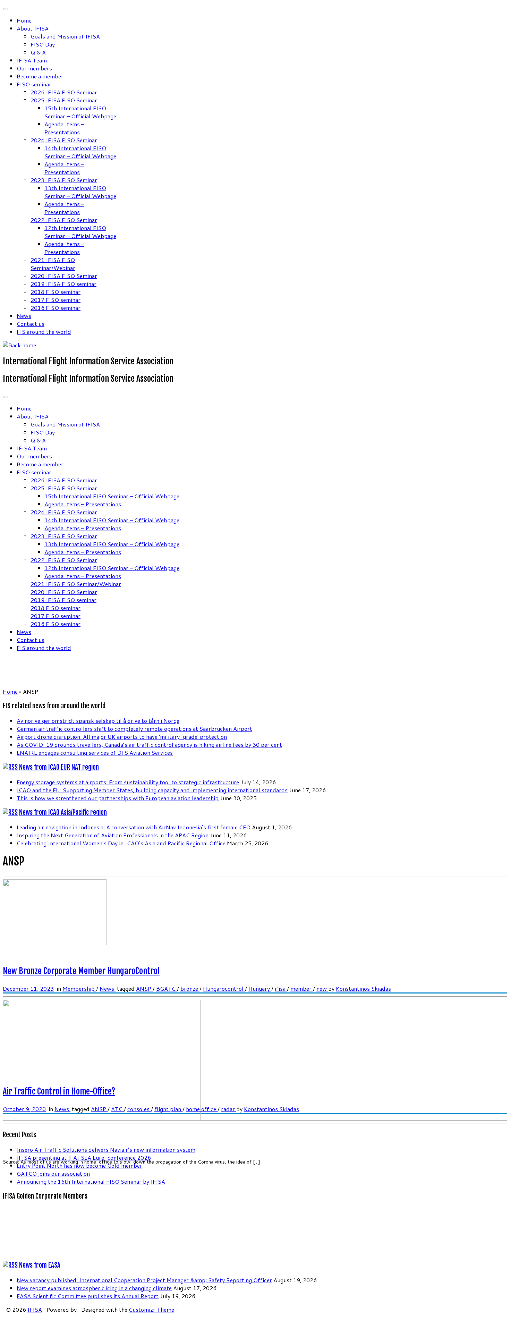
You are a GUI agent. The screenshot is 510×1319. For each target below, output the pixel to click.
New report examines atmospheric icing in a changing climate (94, 1288)
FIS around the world (44, 332)
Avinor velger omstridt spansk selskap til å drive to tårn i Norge (98, 721)
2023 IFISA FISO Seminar (64, 180)
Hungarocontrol (224, 988)
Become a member (40, 76)
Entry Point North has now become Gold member (79, 1165)
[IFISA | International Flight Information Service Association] (19, 345)
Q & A (38, 52)
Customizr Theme (151, 1309)
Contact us (30, 324)
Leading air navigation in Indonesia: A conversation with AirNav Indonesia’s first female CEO (133, 827)
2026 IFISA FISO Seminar (64, 92)
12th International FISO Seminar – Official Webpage (80, 232)
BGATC (166, 988)
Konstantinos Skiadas (363, 988)
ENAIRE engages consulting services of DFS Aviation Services (95, 752)
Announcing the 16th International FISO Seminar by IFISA (91, 1181)
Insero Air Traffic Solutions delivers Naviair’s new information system (106, 1149)
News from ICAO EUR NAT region (59, 767)
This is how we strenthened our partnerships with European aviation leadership (118, 798)
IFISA (34, 1309)
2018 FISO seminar (55, 292)
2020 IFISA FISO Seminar (64, 276)
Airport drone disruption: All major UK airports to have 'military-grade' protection (122, 737)
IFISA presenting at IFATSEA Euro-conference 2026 (84, 1157)
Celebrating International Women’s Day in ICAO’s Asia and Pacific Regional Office (121, 843)
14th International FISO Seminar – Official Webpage (80, 152)
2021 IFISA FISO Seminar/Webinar (53, 264)
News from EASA (39, 1265)
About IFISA (33, 28)
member (301, 988)
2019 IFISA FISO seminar (63, 284)
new (322, 988)
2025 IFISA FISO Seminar (64, 100)
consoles (139, 1109)
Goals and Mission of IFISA (65, 36)
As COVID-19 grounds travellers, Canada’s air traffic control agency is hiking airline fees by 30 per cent (149, 745)
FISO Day (43, 44)
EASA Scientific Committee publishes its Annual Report (88, 1296)
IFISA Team (32, 60)
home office (202, 1109)
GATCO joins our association (53, 1173)
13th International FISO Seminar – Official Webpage (80, 192)
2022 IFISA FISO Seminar (64, 220)
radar (228, 1109)
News (24, 316)
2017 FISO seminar (55, 300)
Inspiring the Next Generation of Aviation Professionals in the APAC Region (113, 835)
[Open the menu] (5, 397)
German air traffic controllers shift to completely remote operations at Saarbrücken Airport (134, 729)
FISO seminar (34, 84)
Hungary (259, 988)
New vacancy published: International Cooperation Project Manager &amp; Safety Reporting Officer (144, 1280)
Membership (79, 988)
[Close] (5, 9)
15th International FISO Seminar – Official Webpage (80, 112)
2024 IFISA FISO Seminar (64, 140)
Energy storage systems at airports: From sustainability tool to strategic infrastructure (128, 782)
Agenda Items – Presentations (64, 128)
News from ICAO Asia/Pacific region (63, 812)
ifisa (281, 988)
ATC (117, 1109)
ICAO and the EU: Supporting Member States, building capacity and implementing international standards (152, 790)
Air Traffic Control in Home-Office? (59, 1091)
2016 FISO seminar (55, 308)
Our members (34, 68)
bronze (189, 988)
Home (24, 20)
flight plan (168, 1109)
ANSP (144, 988)
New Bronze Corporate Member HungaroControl (81, 971)
